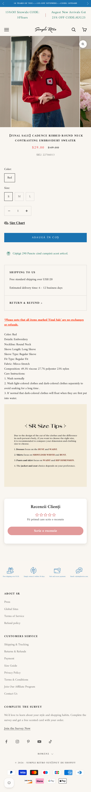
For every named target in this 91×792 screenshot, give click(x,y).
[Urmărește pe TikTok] (50, 741)
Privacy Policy (12, 672)
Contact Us (10, 693)
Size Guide (10, 665)
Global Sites (11, 609)
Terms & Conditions (16, 679)
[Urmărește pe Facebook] (6, 741)
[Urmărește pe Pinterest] (28, 741)
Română (43, 754)
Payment (9, 658)
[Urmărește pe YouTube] (39, 741)
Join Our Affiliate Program (19, 686)
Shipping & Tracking (16, 644)
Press (7, 602)
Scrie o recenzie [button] (45, 531)
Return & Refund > (26, 303)
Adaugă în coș (45, 237)
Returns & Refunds (15, 651)
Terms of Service (14, 616)
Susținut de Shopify (61, 763)
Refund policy (12, 623)
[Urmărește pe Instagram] (17, 741)
